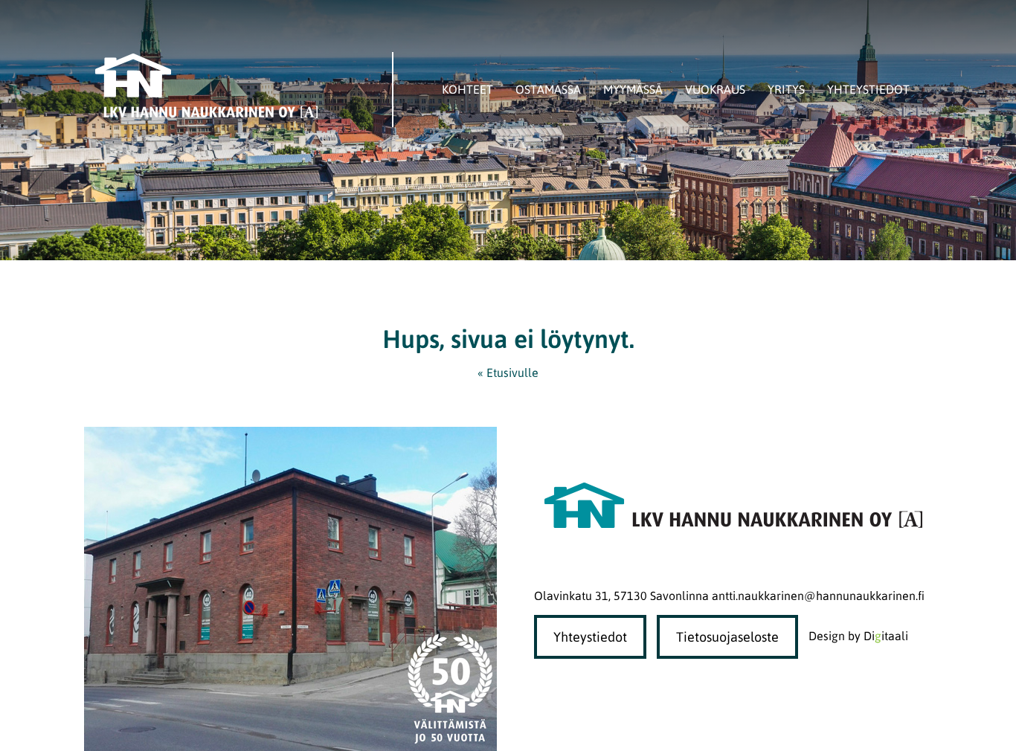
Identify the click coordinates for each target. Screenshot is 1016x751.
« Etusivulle (508, 372)
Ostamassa (548, 89)
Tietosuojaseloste (727, 637)
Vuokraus (715, 89)
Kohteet (467, 89)
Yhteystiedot (868, 89)
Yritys (786, 89)
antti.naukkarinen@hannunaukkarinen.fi (818, 595)
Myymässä (633, 89)
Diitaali (886, 635)
